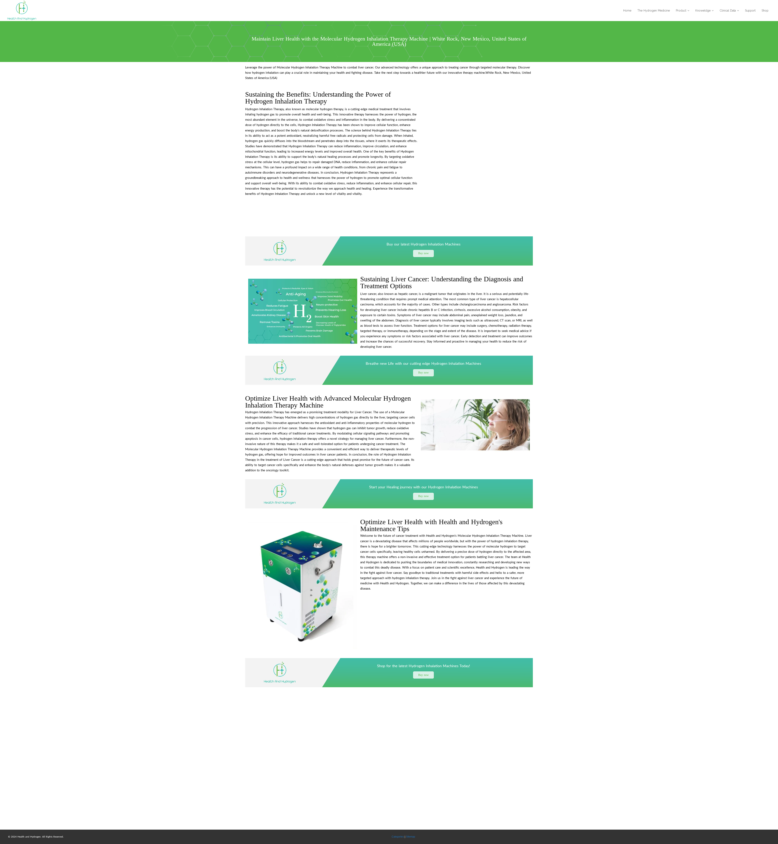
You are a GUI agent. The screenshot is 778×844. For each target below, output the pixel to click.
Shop (765, 10)
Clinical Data (728, 10)
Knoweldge (703, 10)
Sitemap (410, 836)
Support (750, 10)
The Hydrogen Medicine (653, 10)
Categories (398, 836)
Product (681, 10)
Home (627, 10)
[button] (423, 253)
